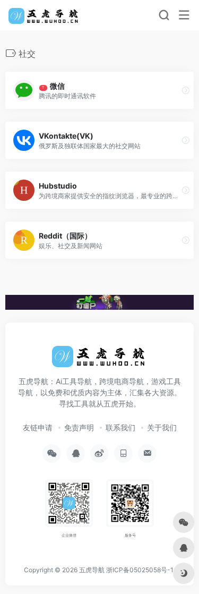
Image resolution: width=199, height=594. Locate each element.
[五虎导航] (44, 15)
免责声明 (79, 427)
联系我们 (120, 427)
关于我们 (162, 427)
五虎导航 (92, 570)
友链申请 (38, 427)
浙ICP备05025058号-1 (140, 570)
